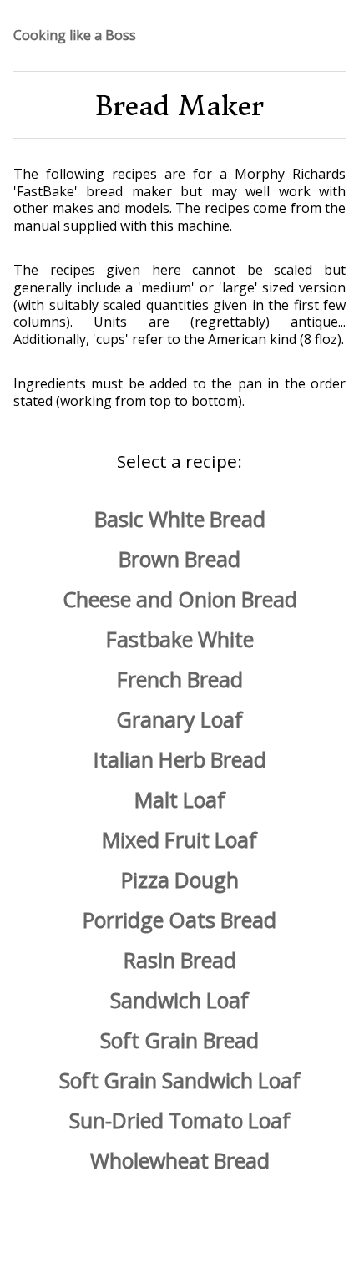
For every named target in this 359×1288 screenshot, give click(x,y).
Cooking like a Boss (74, 35)
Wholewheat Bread (180, 1160)
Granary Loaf (179, 719)
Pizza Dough (180, 879)
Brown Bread (179, 559)
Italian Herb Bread (180, 759)
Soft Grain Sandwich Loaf (180, 1080)
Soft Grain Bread (179, 1040)
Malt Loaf (179, 799)
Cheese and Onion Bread (180, 599)
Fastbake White (180, 639)
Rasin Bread (180, 960)
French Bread (180, 679)
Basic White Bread (179, 519)
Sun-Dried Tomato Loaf (180, 1120)
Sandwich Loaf (179, 1000)
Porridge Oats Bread (179, 919)
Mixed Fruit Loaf (179, 839)
